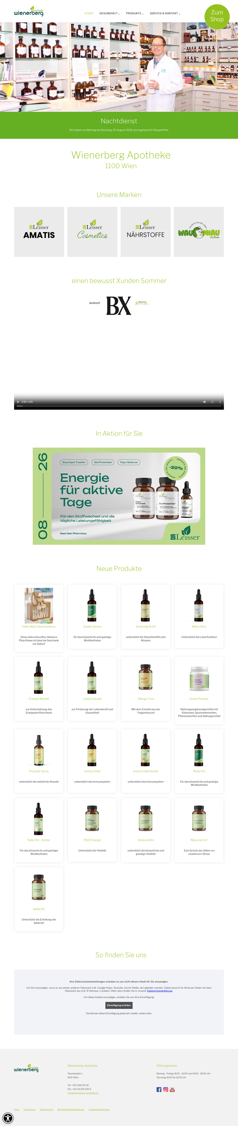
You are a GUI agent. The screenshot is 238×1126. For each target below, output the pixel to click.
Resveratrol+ (199, 840)
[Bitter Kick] (199, 606)
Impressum (29, 1109)
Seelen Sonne (92, 626)
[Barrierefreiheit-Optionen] (7, 1118)
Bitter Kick (199, 626)
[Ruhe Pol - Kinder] (39, 819)
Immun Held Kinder (146, 771)
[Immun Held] (92, 750)
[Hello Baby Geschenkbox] (39, 606)
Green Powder (199, 698)
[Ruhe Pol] (199, 750)
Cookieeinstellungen (99, 1109)
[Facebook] (159, 1089)
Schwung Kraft (146, 626)
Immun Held (92, 771)
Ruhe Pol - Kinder (39, 840)
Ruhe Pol (199, 771)
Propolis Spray (39, 771)
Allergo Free (146, 698)
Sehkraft (39, 909)
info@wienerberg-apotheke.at (83, 1092)
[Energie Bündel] (39, 678)
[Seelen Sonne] (92, 606)
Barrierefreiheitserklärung (70, 1109)
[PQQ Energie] (92, 819)
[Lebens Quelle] (92, 678)
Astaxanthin (146, 840)
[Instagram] (165, 1089)
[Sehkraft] (39, 888)
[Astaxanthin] (146, 819)
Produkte (133, 13)
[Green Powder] (199, 678)
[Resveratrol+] (199, 819)
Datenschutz (46, 1109)
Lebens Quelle (92, 698)
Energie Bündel (39, 698)
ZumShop (217, 16)
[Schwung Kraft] (146, 606)
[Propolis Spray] (39, 750)
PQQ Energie (92, 840)
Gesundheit (108, 13)
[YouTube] (172, 1089)
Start (89, 13)
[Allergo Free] (146, 678)
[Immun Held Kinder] (146, 750)
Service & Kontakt (164, 13)
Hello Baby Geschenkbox (39, 626)
